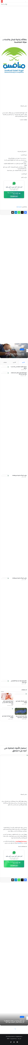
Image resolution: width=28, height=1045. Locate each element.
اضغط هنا (19, 207)
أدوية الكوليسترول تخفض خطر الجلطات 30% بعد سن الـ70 (19, 373)
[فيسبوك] (25, 212)
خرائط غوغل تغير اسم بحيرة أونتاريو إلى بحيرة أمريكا (19, 681)
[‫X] (22, 212)
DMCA (8, 1039)
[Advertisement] (14, 21)
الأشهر (23, 362)
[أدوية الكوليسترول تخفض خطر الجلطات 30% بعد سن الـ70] (5, 423)
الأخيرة (14, 362)
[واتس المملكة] (4, 4)
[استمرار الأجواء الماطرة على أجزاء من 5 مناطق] (5, 368)
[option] (14, 350)
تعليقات (5, 362)
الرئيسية (22, 349)
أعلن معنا (19, 1039)
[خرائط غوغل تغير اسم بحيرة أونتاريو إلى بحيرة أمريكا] (5, 682)
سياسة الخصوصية (13, 1039)
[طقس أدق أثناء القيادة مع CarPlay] (5, 526)
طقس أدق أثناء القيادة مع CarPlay (19, 475)
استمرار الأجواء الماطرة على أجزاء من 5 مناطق (15, 354)
